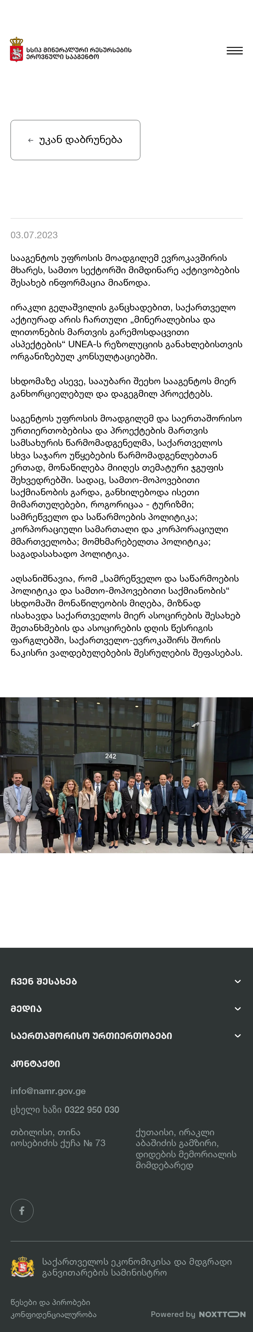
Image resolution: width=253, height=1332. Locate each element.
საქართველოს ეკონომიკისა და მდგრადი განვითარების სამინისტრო (137, 1267)
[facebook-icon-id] (22, 1210)
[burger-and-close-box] (234, 38)
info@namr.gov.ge (48, 1091)
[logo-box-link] (71, 50)
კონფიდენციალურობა (54, 1314)
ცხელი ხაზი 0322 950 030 (65, 1109)
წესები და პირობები (50, 1302)
